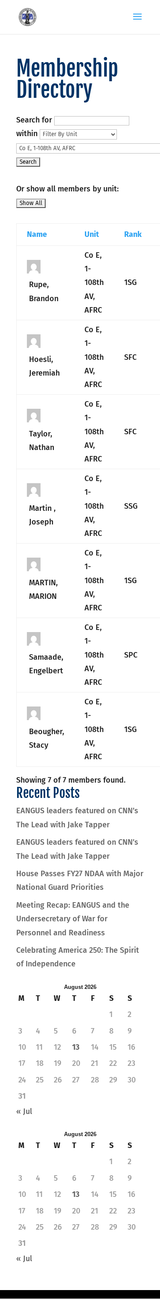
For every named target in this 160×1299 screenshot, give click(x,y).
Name (37, 234)
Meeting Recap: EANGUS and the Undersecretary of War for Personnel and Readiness (72, 918)
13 (75, 1047)
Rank (133, 234)
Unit (91, 234)
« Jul (24, 1111)
